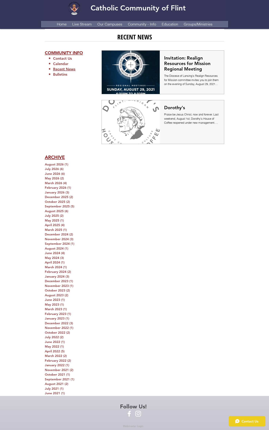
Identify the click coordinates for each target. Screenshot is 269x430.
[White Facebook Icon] (129, 414)
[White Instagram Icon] (138, 414)
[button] (109, 24)
